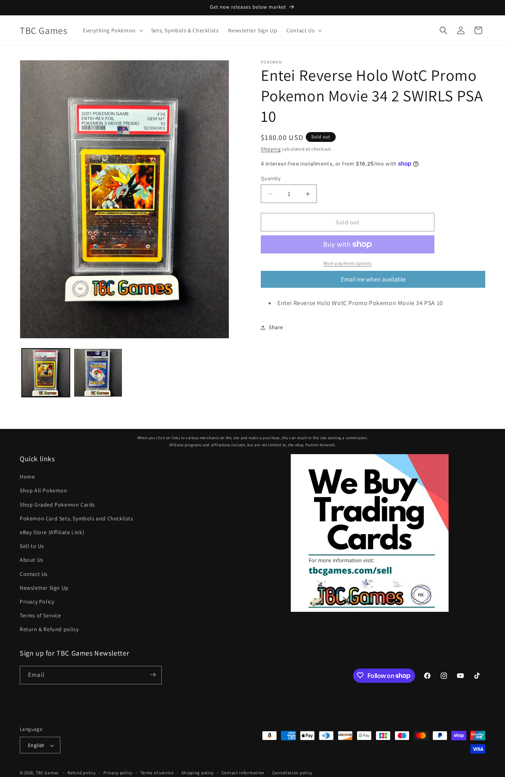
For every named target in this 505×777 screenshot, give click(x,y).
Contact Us (34, 574)
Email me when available (373, 279)
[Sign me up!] (152, 674)
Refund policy (81, 772)
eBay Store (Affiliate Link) (52, 532)
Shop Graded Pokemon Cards (57, 504)
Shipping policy (197, 772)
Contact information (243, 772)
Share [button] (276, 327)
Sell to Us (32, 546)
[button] (112, 30)
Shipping (271, 149)
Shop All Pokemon (43, 490)
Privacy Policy (37, 601)
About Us (31, 560)
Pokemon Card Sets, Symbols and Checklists (76, 518)
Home (27, 476)
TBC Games (47, 773)
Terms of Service (40, 615)
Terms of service (157, 772)
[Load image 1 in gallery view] (46, 372)
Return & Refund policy (49, 629)
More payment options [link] (348, 263)
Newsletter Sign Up (44, 587)
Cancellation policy (292, 772)
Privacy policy (118, 772)
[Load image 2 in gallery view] (98, 372)
